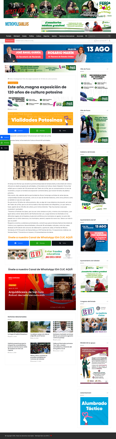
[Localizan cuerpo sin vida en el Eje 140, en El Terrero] (40, 326)
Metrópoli (17, 36)
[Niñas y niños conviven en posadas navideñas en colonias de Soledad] (40, 348)
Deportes (46, 36)
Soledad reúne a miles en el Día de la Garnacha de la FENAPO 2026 (34, 40)
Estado (24, 36)
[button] (40, 162)
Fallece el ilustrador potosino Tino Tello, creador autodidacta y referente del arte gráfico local (63, 346)
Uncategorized (18, 79)
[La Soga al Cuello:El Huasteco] (18, 326)
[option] (40, 292)
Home (11, 79)
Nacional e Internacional (66, 36)
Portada (8, 36)
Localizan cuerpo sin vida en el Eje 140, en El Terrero (39, 335)
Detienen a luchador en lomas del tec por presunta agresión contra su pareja (63, 336)
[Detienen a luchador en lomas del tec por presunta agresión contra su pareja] (63, 326)
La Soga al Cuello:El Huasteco (17, 334)
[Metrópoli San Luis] (17, 24)
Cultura (38, 36)
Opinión (54, 36)
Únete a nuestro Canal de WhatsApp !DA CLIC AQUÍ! (40, 237)
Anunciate (80, 36)
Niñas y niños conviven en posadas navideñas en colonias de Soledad (38, 357)
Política (31, 36)
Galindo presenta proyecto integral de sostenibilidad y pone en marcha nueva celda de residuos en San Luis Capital (17, 347)
